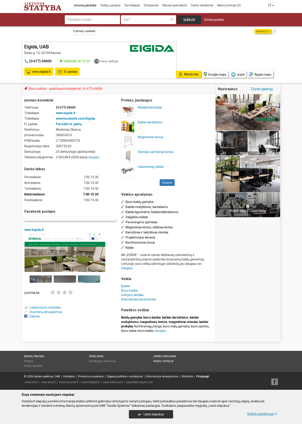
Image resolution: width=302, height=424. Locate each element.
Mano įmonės (229, 5)
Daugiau (167, 182)
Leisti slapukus (153, 414)
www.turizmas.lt (68, 382)
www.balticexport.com (139, 382)
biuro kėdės (145, 330)
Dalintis (35, 316)
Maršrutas (109, 361)
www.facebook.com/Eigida (75, 118)
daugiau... (161, 330)
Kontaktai (69, 376)
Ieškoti (189, 19)
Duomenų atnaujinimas (46, 312)
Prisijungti (202, 376)
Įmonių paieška (85, 5)
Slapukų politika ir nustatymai (125, 376)
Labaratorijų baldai (151, 166)
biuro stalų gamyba (176, 326)
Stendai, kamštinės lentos (156, 152)
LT (270, 5)
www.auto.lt (48, 382)
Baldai (125, 286)
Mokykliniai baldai (150, 107)
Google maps (217, 74)
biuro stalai (128, 330)
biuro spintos (200, 326)
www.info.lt (31, 382)
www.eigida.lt (41, 71)
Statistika (187, 376)
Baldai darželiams (150, 122)
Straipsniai (151, 5)
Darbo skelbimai (202, 5)
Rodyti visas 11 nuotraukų (248, 210)
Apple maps (263, 74)
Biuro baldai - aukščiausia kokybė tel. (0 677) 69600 (65, 88)
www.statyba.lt (90, 382)
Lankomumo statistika (45, 307)
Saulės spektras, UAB (47, 376)
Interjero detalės (132, 295)
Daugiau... (128, 268)
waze (241, 74)
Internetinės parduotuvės (138, 299)
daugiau (93, 157)
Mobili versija (163, 361)
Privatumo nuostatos (91, 376)
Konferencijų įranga (147, 326)
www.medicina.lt (113, 382)
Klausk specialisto (174, 5)
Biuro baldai (129, 290)
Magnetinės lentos (150, 137)
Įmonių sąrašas (85, 31)
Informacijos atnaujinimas (162, 376)
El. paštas (70, 71)
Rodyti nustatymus (260, 414)
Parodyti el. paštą (69, 124)
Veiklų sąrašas (110, 5)
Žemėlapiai (132, 5)
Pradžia (28, 361)
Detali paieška (214, 19)
